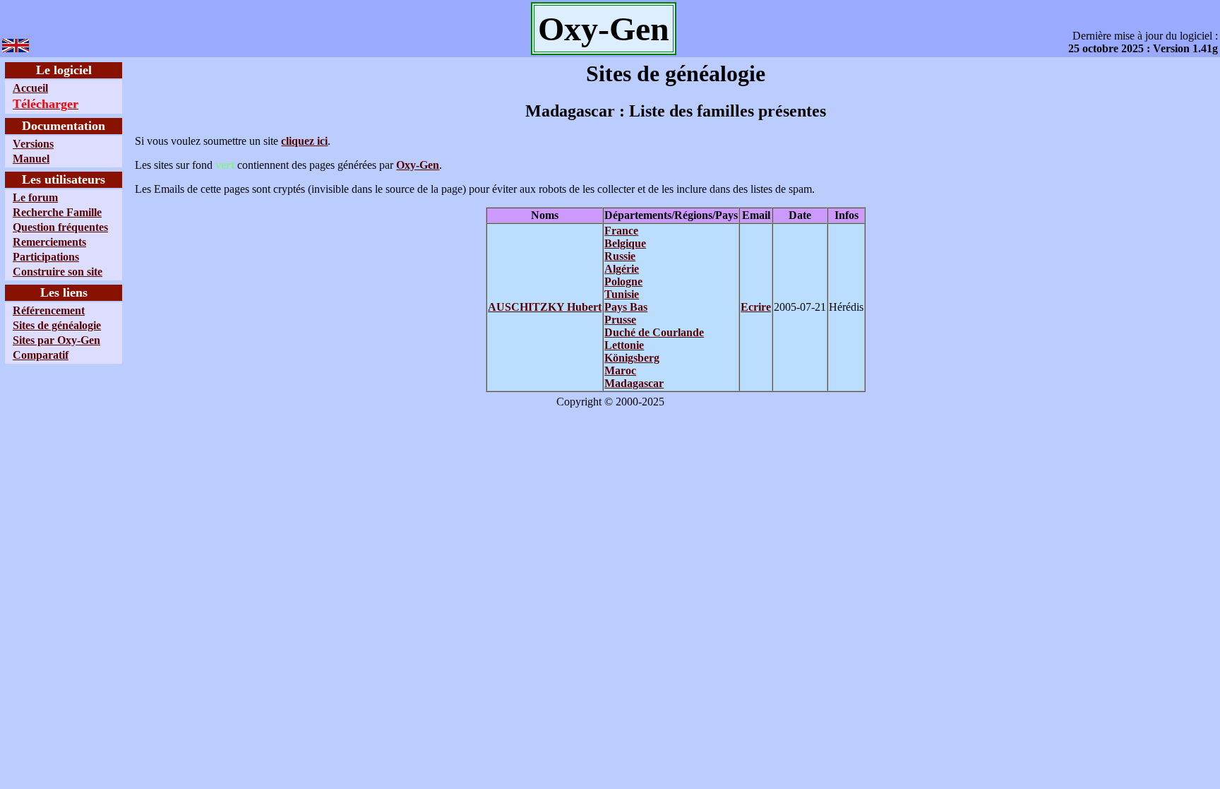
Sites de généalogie (57, 325)
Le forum (35, 197)
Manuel (31, 159)
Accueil (30, 88)
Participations (46, 257)
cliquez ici (304, 141)
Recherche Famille (57, 212)
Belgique (625, 243)
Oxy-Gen (417, 165)
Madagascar (634, 383)
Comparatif (40, 355)
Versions (33, 144)
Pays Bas (625, 307)
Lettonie (624, 345)
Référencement (49, 310)
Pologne (623, 281)
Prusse (620, 320)
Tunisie (621, 294)
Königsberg (631, 358)
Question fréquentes (60, 227)
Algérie (621, 269)
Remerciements (49, 242)
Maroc (620, 370)
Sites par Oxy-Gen (56, 340)
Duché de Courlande (654, 332)
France (621, 231)
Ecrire (756, 307)
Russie (619, 256)
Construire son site (57, 272)
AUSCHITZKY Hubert (545, 307)
